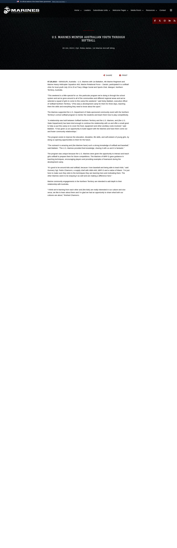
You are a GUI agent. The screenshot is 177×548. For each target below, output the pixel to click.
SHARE (109, 75)
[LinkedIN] (169, 20)
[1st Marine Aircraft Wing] (21, 10)
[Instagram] (164, 20)
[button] (59, 2)
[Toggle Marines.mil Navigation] (171, 10)
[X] (159, 20)
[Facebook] (154, 20)
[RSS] (174, 20)
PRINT (124, 75)
